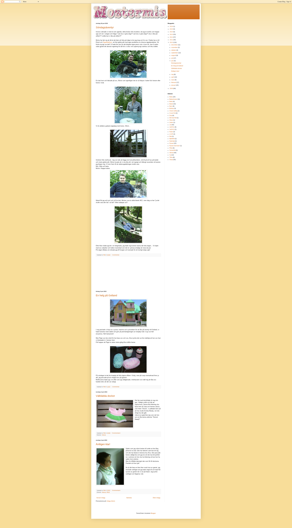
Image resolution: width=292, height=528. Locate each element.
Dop (170, 115)
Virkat (108, 492)
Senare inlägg (100, 498)
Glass (171, 120)
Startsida (129, 498)
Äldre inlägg (156, 498)
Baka (171, 101)
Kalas (171, 132)
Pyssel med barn (174, 146)
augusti (173, 55)
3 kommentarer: (116, 490)
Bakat (171, 104)
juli (172, 58)
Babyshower (173, 99)
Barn (170, 106)
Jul (170, 125)
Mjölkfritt (172, 138)
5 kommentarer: (116, 433)
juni (172, 61)
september (174, 53)
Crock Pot (172, 113)
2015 (171, 29)
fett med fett (172, 118)
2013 (171, 34)
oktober (173, 50)
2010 (171, 42)
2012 (171, 37)
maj (172, 74)
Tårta (171, 157)
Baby (171, 97)
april (172, 77)
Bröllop (171, 108)
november (174, 47)
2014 (171, 32)
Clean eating (173, 111)
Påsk (170, 148)
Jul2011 (171, 127)
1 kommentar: (116, 255)
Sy (170, 155)
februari (173, 82)
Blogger (153, 513)
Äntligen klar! (103, 444)
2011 (171, 40)
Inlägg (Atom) (111, 501)
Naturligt (172, 141)
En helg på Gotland (106, 295)
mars (173, 80)
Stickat (104, 435)
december (174, 45)
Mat (170, 136)
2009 (171, 88)
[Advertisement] (128, 273)
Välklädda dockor (105, 395)
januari (173, 85)
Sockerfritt (172, 150)
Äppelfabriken (107, 42)
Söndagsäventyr (105, 27)
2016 (171, 26)
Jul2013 (171, 129)
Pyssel (171, 143)
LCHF (171, 134)
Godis (171, 122)
